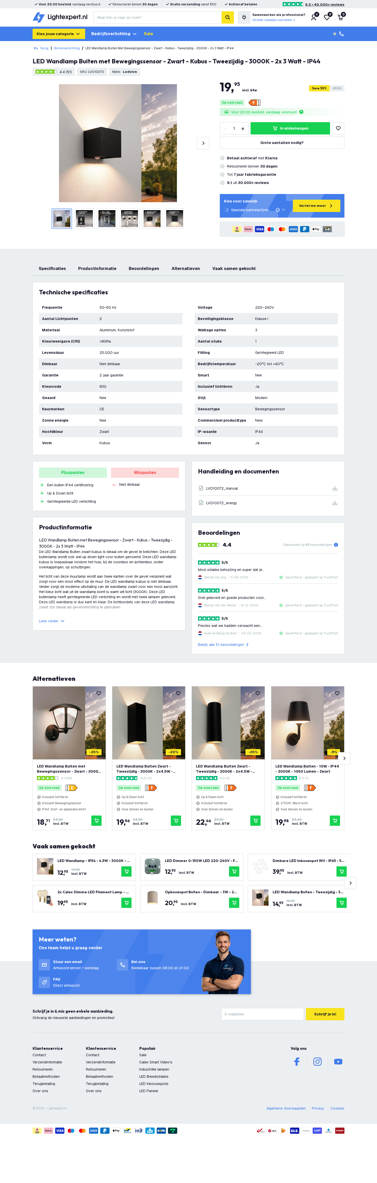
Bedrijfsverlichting (111, 33)
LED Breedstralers (153, 1076)
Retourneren (43, 1069)
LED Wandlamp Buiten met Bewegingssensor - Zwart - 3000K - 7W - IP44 (69, 769)
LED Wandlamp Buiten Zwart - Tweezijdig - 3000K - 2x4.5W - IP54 (144, 769)
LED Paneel (148, 1091)
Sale (148, 33)
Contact (39, 1055)
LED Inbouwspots (153, 1083)
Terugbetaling (44, 1083)
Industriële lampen (154, 1069)
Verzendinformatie (47, 1062)
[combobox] (158, 17)
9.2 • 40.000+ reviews (324, 4)
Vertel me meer (312, 205)
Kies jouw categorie (55, 34)
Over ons (40, 1091)
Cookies (337, 1108)
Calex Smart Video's (155, 1062)
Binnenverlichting (67, 48)
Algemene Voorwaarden (286, 1108)
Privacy (318, 1108)
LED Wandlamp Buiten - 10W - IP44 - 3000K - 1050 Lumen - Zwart (307, 769)
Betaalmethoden (46, 1076)
